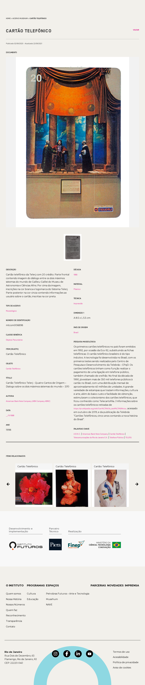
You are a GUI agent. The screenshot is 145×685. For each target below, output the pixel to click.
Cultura (31, 593)
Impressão (78, 303)
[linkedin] (78, 653)
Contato (10, 626)
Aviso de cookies (122, 667)
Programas (36, 585)
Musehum (52, 599)
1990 (75, 275)
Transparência (14, 621)
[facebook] (66, 653)
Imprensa (132, 585)
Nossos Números (15, 604)
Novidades (115, 585)
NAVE (49, 604)
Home (8, 18)
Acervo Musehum (20, 18)
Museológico (11, 311)
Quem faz (11, 610)
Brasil (76, 332)
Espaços (52, 585)
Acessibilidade (120, 657)
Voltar (136, 30)
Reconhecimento (16, 615)
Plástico (77, 289)
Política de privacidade (125, 662)
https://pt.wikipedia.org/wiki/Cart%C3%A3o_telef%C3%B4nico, (100, 408)
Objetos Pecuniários (14, 340)
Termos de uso (121, 652)
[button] (8, 484)
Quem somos (13, 593)
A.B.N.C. (77, 434)
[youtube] (89, 653)
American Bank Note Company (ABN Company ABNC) (28, 401)
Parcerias (98, 585)
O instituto (15, 585)
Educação (32, 599)
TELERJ (128, 437)
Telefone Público (116, 437)
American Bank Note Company (95, 434)
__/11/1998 (10, 415)
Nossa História (13, 599)
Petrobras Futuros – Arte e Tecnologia (67, 593)
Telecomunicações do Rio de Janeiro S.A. (91, 437)
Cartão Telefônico (13, 368)
